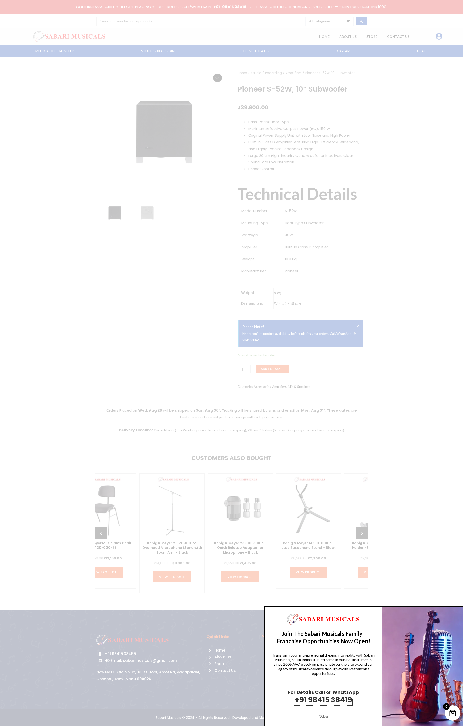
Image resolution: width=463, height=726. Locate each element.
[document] (231, 363)
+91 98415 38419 (323, 700)
